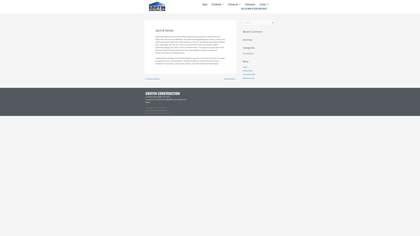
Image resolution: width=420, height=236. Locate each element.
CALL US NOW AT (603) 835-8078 (253, 8)
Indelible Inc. (164, 110)
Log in (245, 67)
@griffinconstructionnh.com (176, 100)
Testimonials (250, 4)
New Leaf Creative (161, 108)
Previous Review (152, 79)
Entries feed (247, 71)
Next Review (230, 79)
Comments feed (249, 74)
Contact (263, 4)
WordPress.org (248, 78)
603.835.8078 (150, 100)
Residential (216, 4)
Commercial (233, 4)
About (205, 4)
